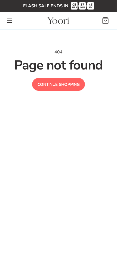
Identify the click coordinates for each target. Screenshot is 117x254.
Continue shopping (59, 84)
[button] (9, 21)
